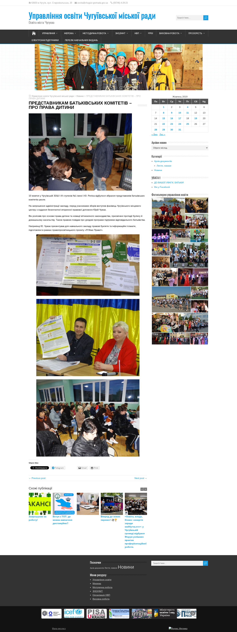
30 (171, 129)
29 (163, 129)
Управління (48, 33)
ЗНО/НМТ (120, 33)
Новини (158, 170)
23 (171, 124)
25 (187, 124)
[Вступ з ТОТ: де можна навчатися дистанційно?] (65, 504)
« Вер (155, 134)
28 (155, 129)
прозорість (195, 33)
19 (195, 118)
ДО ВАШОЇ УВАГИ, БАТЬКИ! (169, 182)
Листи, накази (164, 165)
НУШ (150, 33)
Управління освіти (102, 579)
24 (179, 124)
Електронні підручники (45, 40)
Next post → (140, 478)
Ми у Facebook (162, 187)
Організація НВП (101, 595)
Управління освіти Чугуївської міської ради (92, 15)
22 (163, 124)
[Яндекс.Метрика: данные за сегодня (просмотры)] (178, 628)
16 (171, 118)
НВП (137, 33)
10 (179, 112)
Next (192, 613)
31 (179, 129)
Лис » (162, 134)
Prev (44, 613)
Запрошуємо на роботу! (37, 518)
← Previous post (37, 478)
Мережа (69, 33)
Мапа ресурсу (59, 628)
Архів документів (163, 161)
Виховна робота (169, 33)
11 (187, 112)
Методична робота (94, 33)
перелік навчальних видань (81, 40)
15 (163, 118)
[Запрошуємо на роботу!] (41, 504)
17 (179, 118)
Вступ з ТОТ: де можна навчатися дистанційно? (62, 520)
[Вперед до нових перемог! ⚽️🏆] (113, 504)
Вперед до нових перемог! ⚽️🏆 (110, 518)
